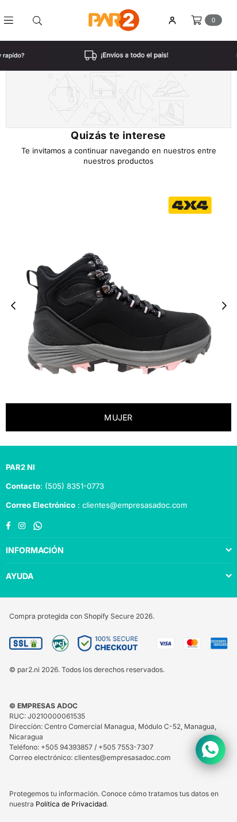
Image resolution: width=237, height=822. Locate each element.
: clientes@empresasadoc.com (131, 505)
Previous (13, 306)
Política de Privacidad (71, 804)
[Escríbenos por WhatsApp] (210, 750)
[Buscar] (37, 20)
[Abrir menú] (12, 20)
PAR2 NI (20, 467)
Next (224, 306)
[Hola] (172, 20)
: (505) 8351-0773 (72, 486)
